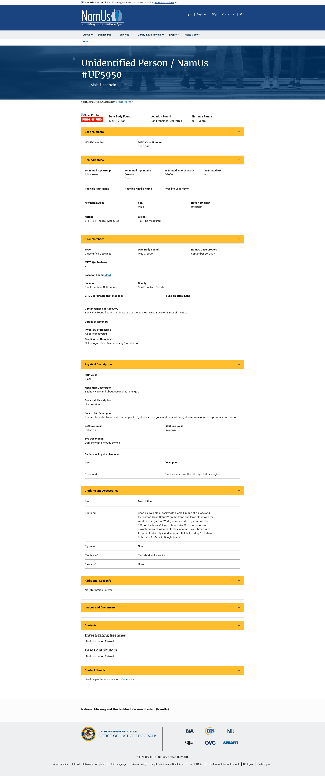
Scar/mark (91, 474)
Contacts (90, 625)
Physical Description (98, 364)
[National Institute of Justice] (231, 729)
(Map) (107, 275)
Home (86, 41)
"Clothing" (90, 513)
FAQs (214, 14)
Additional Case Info (98, 580)
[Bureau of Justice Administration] (190, 729)
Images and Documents (100, 607)
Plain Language (118, 764)
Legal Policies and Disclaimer (167, 764)
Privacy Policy (139, 764)
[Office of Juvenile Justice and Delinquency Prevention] (189, 743)
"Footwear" (91, 555)
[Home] (102, 17)
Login (188, 14)
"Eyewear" (90, 546)
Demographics (94, 160)
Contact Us (228, 14)
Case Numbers (94, 132)
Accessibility (60, 764)
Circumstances (94, 239)
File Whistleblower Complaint (88, 764)
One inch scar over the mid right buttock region (192, 474)
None (141, 546)
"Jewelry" (90, 564)
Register (201, 14)
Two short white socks (151, 555)
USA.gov (248, 764)
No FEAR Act (196, 764)
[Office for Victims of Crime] (210, 742)
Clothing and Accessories (101, 490)
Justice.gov (263, 764)
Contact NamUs (95, 670)
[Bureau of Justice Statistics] (210, 733)
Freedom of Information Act (223, 764)
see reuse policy (124, 101)
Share (241, 14)
